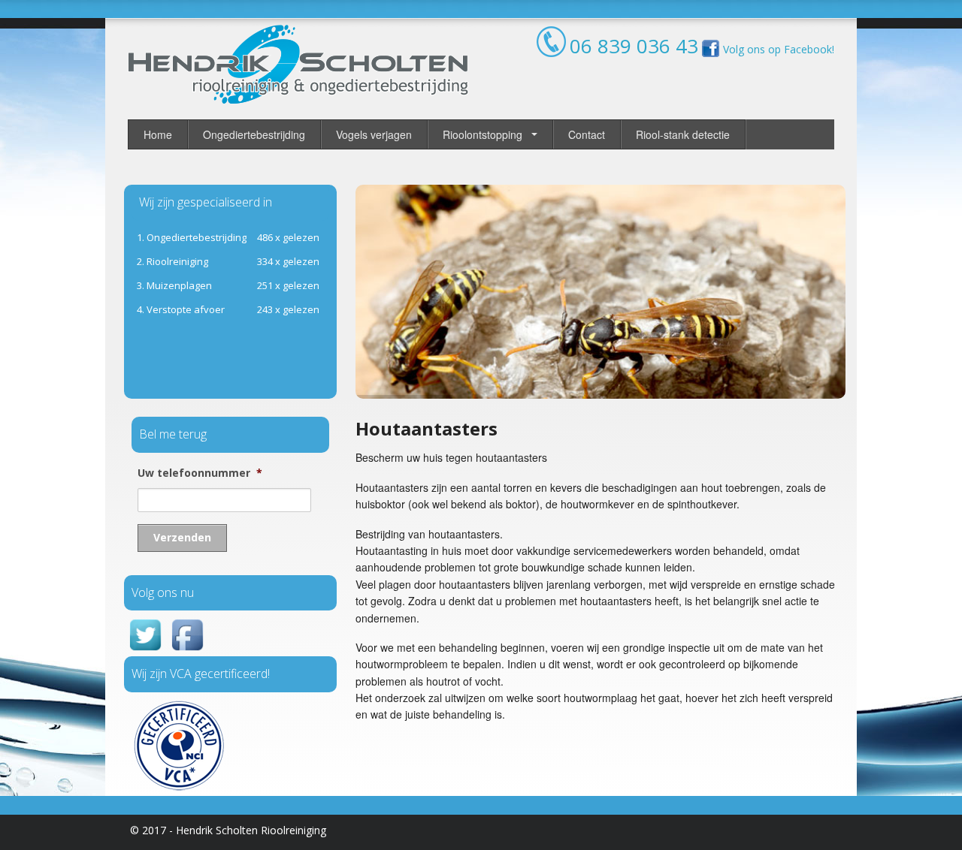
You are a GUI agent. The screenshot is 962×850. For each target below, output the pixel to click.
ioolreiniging (172, 261)
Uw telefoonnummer (200, 473)
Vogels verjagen (374, 134)
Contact (586, 134)
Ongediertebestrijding (254, 134)
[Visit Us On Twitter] (145, 651)
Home (158, 134)
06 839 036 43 (634, 45)
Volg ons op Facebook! (778, 49)
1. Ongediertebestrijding (192, 237)
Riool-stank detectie (683, 134)
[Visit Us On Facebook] (187, 651)
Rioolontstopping (482, 134)
